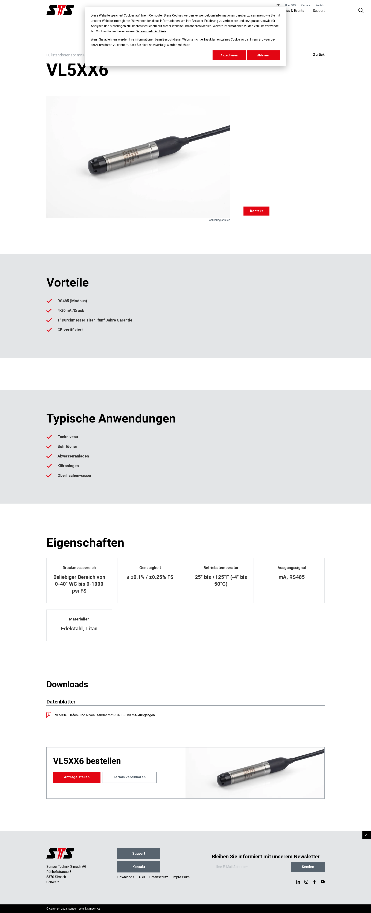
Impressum (181, 877)
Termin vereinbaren (129, 777)
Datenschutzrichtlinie (151, 31)
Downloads (125, 877)
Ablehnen (263, 55)
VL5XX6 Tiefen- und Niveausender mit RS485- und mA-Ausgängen (105, 715)
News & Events (292, 11)
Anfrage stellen (77, 777)
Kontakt (320, 5)
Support (319, 11)
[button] (366, 835)
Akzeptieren (229, 55)
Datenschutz (158, 877)
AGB (141, 877)
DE (278, 5)
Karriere (305, 5)
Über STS (290, 5)
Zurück (319, 55)
